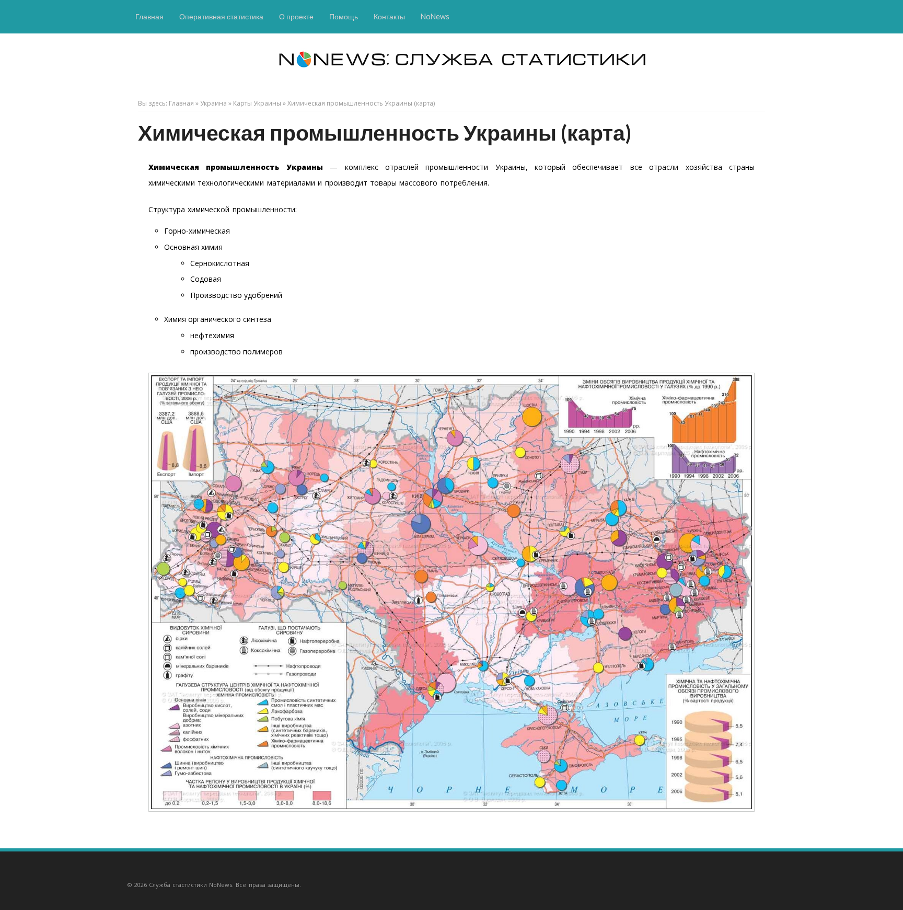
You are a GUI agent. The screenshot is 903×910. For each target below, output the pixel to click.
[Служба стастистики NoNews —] (389, 72)
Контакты (389, 16)
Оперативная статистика (221, 16)
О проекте (296, 16)
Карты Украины (257, 103)
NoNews (435, 16)
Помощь (343, 16)
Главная (149, 16)
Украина (213, 103)
